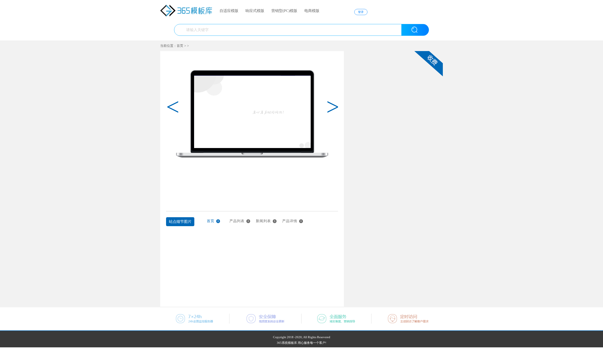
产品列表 (239, 221)
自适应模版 (229, 11)
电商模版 (311, 11)
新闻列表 (266, 221)
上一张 (169, 180)
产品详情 (292, 221)
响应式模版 (254, 11)
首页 (180, 46)
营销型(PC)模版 (284, 11)
